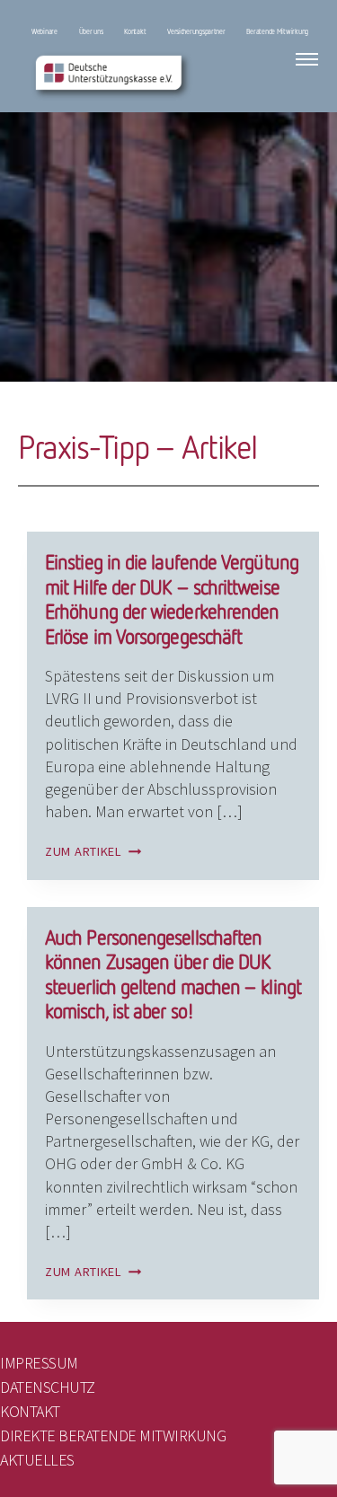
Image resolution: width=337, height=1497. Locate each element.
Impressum (39, 1362)
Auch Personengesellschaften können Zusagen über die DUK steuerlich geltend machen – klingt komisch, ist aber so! (173, 974)
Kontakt (135, 31)
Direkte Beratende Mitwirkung (113, 1435)
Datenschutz (47, 1387)
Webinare (44, 31)
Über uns (91, 31)
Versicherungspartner (196, 31)
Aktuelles (37, 1459)
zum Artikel (93, 851)
